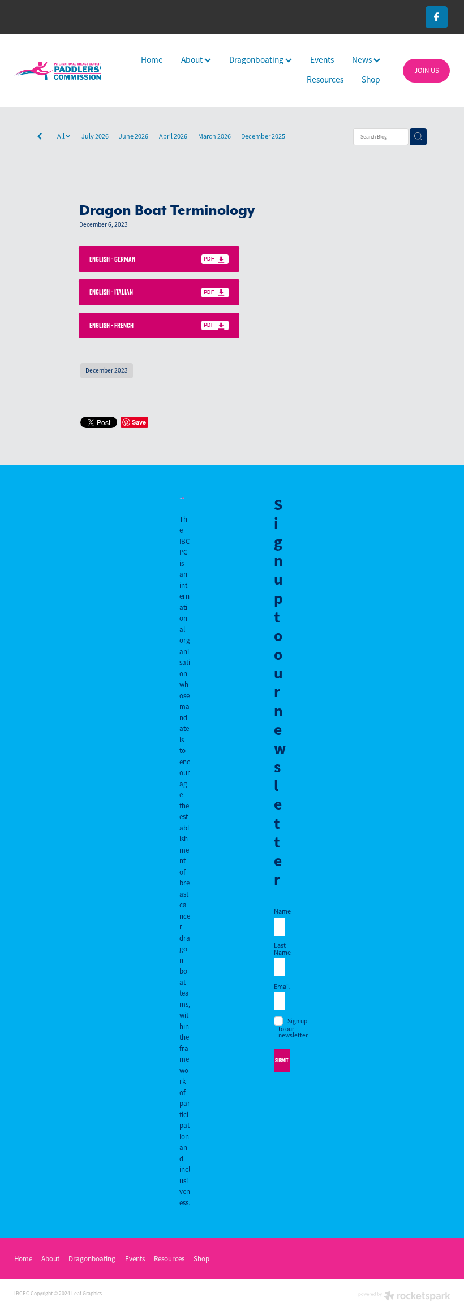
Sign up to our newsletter (293, 1028)
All (61, 136)
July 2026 (95, 136)
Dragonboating (257, 60)
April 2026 (173, 136)
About (192, 60)
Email (279, 986)
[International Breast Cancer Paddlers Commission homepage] (57, 70)
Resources (325, 79)
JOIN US (426, 70)
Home (152, 60)
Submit (282, 1060)
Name (279, 911)
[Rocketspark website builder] (404, 1297)
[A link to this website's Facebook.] (437, 17)
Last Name (279, 948)
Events (322, 60)
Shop (371, 79)
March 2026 (214, 136)
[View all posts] (39, 137)
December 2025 (263, 136)
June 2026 (133, 136)
